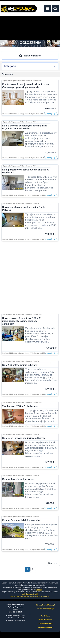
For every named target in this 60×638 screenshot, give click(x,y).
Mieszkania (38, 80)
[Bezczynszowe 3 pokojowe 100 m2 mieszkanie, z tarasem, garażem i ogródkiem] (13, 338)
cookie (39, 589)
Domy (36, 122)
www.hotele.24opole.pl (45, 609)
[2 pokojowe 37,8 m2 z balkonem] (13, 416)
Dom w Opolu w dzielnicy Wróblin (21, 520)
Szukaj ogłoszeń (32, 56)
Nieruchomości (26, 80)
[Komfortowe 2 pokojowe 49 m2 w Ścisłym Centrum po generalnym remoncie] (13, 101)
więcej (49, 114)
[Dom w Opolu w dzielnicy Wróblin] (13, 535)
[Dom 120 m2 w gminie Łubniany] (13, 380)
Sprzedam (16, 80)
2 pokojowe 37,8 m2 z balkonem (20, 406)
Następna (52, 563)
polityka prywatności (30, 594)
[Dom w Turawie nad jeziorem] (13, 494)
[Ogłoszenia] (30, 43)
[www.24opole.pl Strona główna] (18, 10)
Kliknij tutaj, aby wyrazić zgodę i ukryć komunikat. (30, 596)
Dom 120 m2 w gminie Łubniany (19, 365)
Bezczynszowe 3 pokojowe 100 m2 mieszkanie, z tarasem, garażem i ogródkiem (21, 321)
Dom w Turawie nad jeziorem (18, 479)
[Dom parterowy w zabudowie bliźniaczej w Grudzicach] (13, 184)
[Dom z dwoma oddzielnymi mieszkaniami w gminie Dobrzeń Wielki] (13, 143)
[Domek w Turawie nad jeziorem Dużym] (13, 453)
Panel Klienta (45, 616)
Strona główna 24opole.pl (45, 605)
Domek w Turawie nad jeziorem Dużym (23, 438)
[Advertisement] (30, 276)
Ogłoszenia (7, 74)
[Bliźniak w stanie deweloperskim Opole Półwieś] (13, 225)
